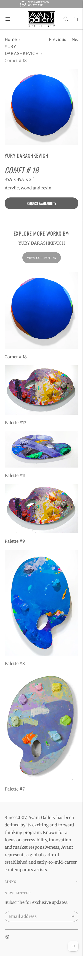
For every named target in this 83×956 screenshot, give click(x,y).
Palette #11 (15, 475)
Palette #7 (15, 789)
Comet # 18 (16, 357)
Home (11, 39)
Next (76, 39)
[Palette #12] (41, 390)
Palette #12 (16, 422)
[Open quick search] (66, 19)
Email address (21, 912)
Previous (57, 39)
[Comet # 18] (41, 310)
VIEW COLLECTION (41, 258)
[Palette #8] (41, 603)
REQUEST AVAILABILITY (41, 203)
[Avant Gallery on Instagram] (7, 937)
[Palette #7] (41, 726)
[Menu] (8, 19)
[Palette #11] (41, 449)
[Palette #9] (41, 508)
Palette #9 (15, 541)
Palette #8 (15, 663)
